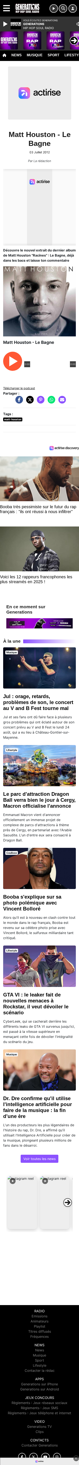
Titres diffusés (39, 1331)
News (16, 55)
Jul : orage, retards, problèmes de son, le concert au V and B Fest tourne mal (38, 702)
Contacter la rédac (40, 1370)
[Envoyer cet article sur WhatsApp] (50, 402)
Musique (35, 55)
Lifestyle (39, 1365)
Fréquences (39, 1336)
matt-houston (12, 419)
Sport (53, 55)
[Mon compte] (72, 8)
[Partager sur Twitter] (29, 402)
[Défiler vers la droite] (67, 1202)
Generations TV (39, 1426)
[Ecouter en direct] (54, 8)
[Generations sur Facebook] (22, 1457)
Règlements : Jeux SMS (39, 1408)
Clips (40, 1432)
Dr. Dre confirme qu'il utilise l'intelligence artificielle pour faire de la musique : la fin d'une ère (37, 1107)
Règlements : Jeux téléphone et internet (39, 1413)
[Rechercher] (63, 8)
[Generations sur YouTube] (45, 1457)
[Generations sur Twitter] (33, 1457)
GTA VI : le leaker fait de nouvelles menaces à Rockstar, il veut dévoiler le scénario (35, 1003)
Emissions (39, 1316)
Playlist (39, 1326)
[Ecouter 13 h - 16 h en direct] (39, 623)
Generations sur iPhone (39, 1384)
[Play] (5, 24)
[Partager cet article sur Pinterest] (39, 402)
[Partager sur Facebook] (18, 402)
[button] (22, 1202)
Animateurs (39, 1321)
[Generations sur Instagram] (57, 1457)
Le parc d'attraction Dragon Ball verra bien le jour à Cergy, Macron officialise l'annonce (39, 800)
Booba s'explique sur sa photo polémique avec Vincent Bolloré (32, 903)
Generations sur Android (39, 1389)
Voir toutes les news (39, 1159)
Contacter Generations (39, 1445)
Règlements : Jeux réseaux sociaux (39, 1403)
